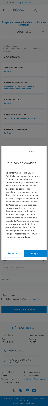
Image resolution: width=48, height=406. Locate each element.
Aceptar (35, 253)
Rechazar (13, 253)
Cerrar (32, 151)
